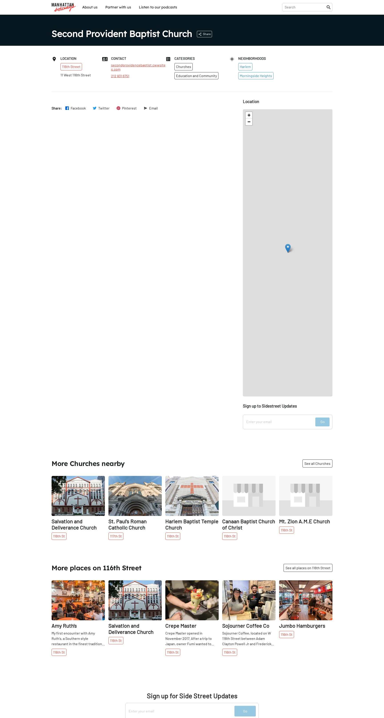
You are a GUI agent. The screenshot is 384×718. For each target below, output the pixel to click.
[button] (288, 248)
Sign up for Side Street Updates (192, 696)
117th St (116, 536)
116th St (59, 536)
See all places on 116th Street (308, 568)
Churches (183, 66)
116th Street (71, 66)
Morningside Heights (256, 76)
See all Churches (317, 463)
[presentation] (305, 7)
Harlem (245, 66)
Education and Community (196, 76)
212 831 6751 (120, 76)
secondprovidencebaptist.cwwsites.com (138, 67)
